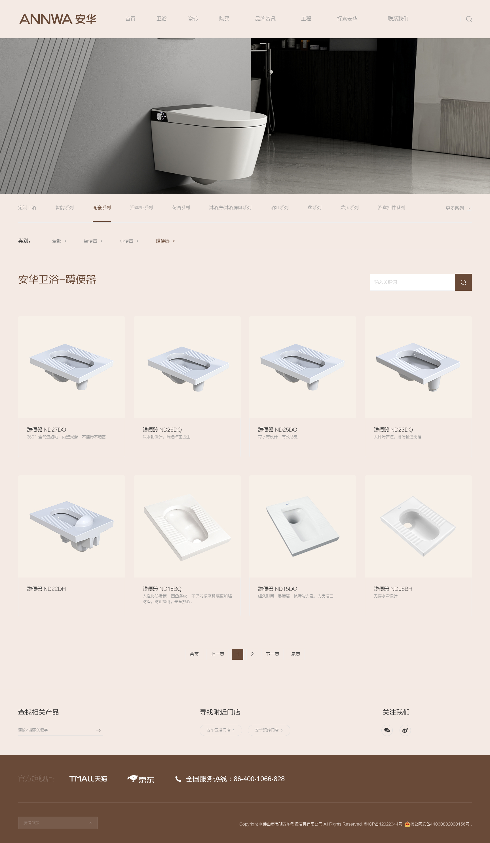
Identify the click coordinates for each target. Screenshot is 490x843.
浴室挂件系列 (391, 207)
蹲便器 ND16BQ (162, 589)
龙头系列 (350, 207)
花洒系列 (181, 207)
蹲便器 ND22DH (46, 589)
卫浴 (162, 19)
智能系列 (65, 207)
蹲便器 (163, 241)
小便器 (126, 241)
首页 (130, 19)
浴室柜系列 (141, 207)
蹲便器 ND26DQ (162, 430)
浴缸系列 (280, 207)
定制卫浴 (27, 207)
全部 (56, 241)
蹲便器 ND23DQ (393, 430)
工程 (306, 19)
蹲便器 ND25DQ (277, 430)
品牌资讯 (265, 19)
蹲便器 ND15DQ (277, 589)
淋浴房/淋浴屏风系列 (230, 207)
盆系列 (315, 207)
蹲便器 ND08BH (393, 589)
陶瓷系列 (102, 207)
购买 (224, 19)
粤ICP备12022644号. (384, 824)
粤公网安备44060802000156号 (440, 824)
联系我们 (398, 19)
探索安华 (347, 19)
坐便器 (90, 241)
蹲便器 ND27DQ (46, 430)
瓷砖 (193, 19)
